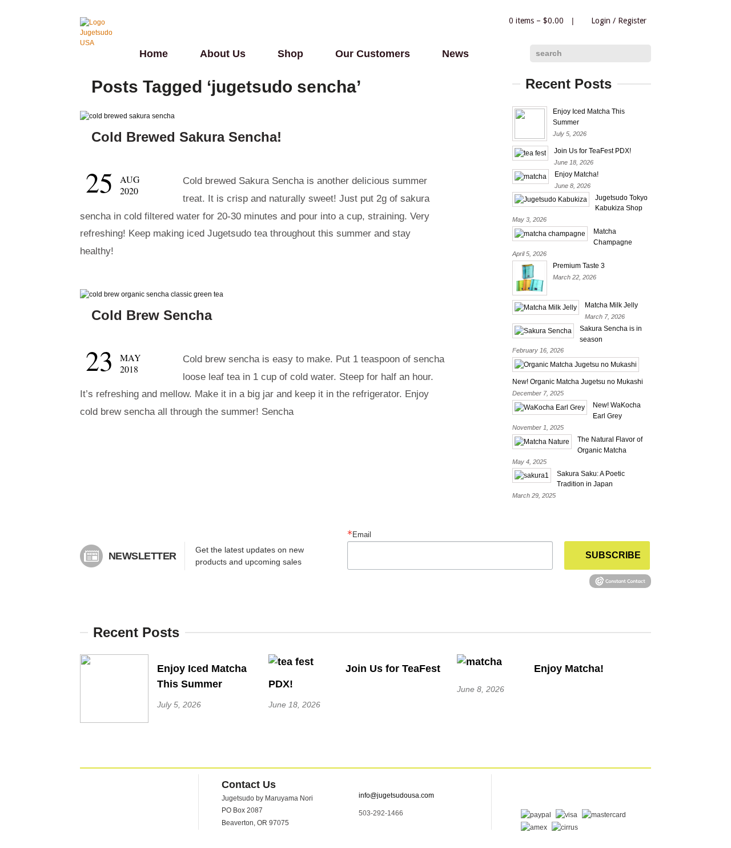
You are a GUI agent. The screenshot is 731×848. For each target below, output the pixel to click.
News (455, 53)
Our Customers (372, 53)
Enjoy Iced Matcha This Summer (202, 676)
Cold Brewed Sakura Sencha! (186, 137)
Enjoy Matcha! (577, 174)
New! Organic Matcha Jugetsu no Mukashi (577, 382)
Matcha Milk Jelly (611, 305)
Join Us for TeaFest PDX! (592, 151)
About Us (223, 53)
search (549, 53)
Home (153, 53)
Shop (290, 53)
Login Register (618, 20)
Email (361, 534)
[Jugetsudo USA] (103, 43)
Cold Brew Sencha (151, 315)
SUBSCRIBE (613, 555)
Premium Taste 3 (579, 266)
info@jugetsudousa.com (396, 795)
